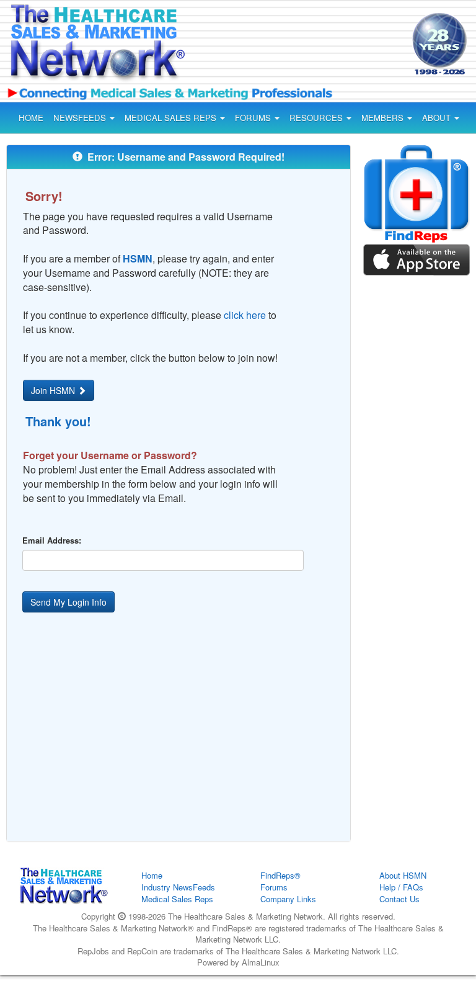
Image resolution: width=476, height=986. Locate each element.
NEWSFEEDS (80, 117)
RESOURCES (317, 117)
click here (245, 315)
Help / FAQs (401, 887)
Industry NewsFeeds (178, 887)
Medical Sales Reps (177, 899)
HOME (31, 117)
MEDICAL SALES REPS (172, 117)
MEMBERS (383, 117)
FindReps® (280, 875)
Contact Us (399, 899)
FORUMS (254, 117)
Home (151, 875)
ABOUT (437, 117)
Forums (274, 887)
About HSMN (402, 875)
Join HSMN (54, 390)
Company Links (288, 899)
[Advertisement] (302, 46)
